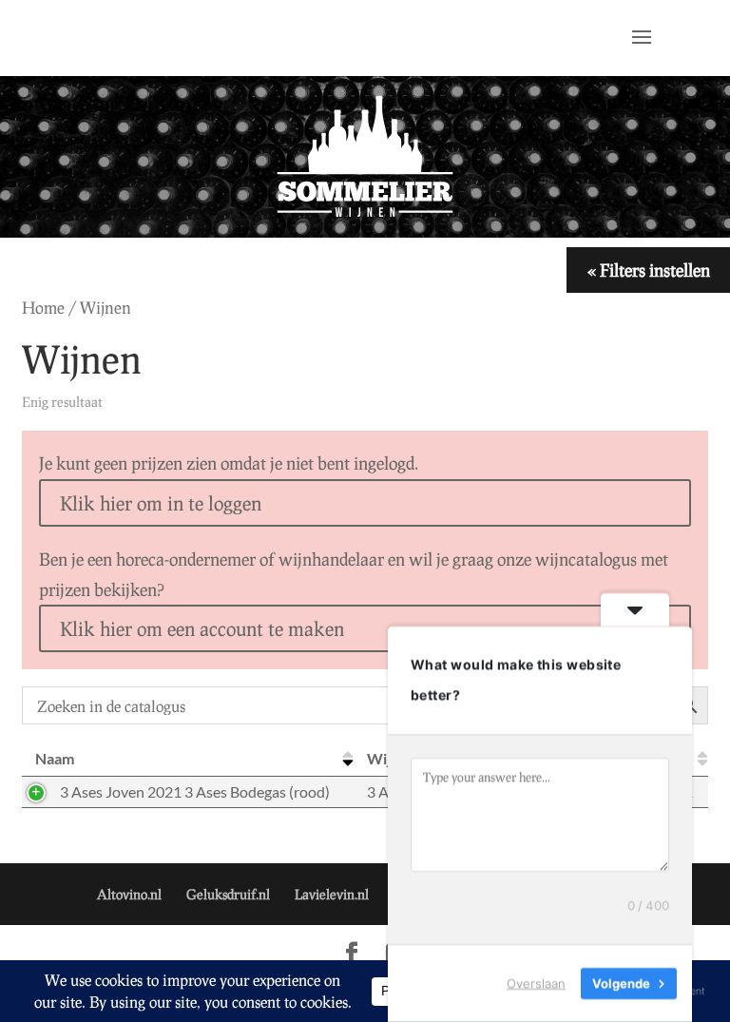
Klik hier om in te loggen (160, 503)
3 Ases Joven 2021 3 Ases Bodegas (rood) (195, 791)
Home (43, 308)
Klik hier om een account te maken (202, 628)
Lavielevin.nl (332, 894)
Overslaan (536, 983)
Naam (54, 758)
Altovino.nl (129, 894)
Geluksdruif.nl (228, 894)
